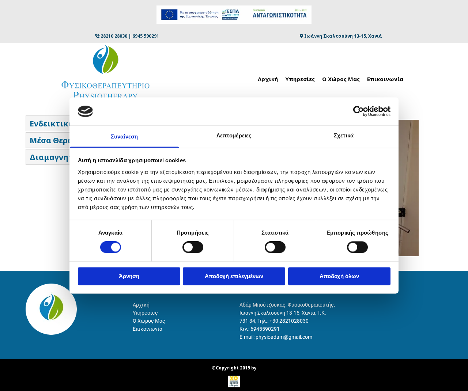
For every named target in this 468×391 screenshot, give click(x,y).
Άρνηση (129, 276)
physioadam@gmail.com (284, 337)
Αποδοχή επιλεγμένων (234, 276)
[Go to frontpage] (56, 74)
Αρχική (268, 79)
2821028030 (294, 321)
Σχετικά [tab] (344, 135)
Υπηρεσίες (300, 79)
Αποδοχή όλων (339, 276)
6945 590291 (145, 36)
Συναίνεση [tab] (124, 136)
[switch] (192, 247)
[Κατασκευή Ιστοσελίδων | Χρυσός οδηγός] (234, 381)
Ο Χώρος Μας (341, 79)
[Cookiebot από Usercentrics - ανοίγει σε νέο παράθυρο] (358, 111)
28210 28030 (114, 36)
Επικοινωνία (385, 79)
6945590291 (265, 329)
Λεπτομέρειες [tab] (234, 135)
